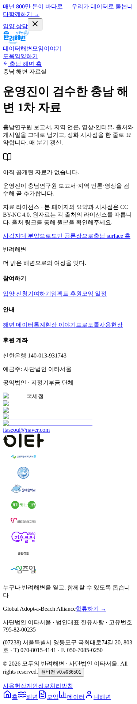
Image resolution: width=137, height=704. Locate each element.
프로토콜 (87, 325)
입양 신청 (15, 294)
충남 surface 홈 (112, 236)
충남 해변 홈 (25, 64)
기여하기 (39, 294)
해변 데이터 (18, 325)
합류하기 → (91, 609)
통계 (39, 325)
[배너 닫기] (35, 24)
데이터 (11, 48)
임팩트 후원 (66, 294)
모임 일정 (94, 294)
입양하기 (26, 56)
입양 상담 (15, 26)
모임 (38, 48)
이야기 (52, 48)
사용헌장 (111, 325)
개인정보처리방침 (49, 686)
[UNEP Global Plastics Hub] (47, 419)
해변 (26, 48)
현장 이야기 (60, 325)
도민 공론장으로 (72, 236)
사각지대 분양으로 (27, 236)
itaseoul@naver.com (26, 430)
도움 (9, 56)
